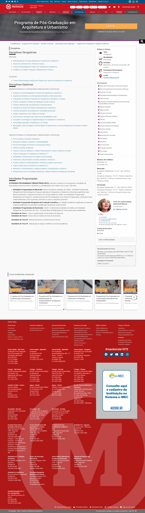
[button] (63, 309)
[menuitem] (42, 1)
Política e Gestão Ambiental (23, 148)
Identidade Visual (97, 507)
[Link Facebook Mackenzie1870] (6, 1)
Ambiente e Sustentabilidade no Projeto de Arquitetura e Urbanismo (37, 93)
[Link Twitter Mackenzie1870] (9, 1)
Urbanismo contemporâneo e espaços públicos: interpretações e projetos (39, 169)
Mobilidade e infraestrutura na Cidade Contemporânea (32, 157)
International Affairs (128, 7)
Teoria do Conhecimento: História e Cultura (28, 64)
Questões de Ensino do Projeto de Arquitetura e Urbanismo (34, 108)
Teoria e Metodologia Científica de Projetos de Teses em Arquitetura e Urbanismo (42, 81)
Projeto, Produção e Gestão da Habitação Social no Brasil (34, 102)
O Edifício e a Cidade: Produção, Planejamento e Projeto (33, 70)
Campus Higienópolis (111, 78)
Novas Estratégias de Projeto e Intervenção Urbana (31, 145)
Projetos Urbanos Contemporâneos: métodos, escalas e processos (37, 163)
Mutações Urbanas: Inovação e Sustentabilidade (30, 142)
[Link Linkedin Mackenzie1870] (15, 1)
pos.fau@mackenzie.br (105, 220)
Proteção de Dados (82, 507)
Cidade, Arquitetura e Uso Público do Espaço (29, 114)
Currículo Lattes (121, 209)
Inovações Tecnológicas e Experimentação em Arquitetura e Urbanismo (39, 120)
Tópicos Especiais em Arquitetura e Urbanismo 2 (30, 166)
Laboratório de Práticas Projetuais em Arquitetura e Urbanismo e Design (39, 99)
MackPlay (79, 7)
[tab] (115, 239)
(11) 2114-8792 (103, 217)
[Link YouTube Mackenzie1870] (12, 1)
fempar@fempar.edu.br (37, 484)
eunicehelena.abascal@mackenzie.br (108, 219)
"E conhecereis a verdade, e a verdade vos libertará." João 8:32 (115, 511)
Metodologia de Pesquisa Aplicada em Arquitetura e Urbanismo (36, 61)
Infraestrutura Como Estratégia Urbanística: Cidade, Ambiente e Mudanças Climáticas (44, 171)
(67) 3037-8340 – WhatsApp (83, 403)
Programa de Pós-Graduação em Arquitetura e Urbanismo (44, 25)
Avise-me (111, 26)
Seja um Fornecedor (129, 507)
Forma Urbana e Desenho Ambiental (26, 139)
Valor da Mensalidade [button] (107, 240)
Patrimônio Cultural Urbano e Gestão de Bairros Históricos (34, 160)
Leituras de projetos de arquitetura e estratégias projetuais (34, 111)
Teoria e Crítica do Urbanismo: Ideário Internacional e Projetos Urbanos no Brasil (42, 151)
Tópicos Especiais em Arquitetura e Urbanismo (30, 154)
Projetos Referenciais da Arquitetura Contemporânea (32, 105)
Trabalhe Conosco (112, 507)
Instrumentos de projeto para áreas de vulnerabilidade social (34, 117)
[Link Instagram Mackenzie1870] (17, 1)
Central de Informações (64, 507)
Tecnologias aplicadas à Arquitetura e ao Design (30, 123)
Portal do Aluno (102, 7)
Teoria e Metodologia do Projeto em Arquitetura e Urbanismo (35, 67)
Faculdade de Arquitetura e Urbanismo (36, 32)
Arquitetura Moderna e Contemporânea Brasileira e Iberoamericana (37, 96)
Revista (86, 7)
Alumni (73, 7)
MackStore (94, 7)
